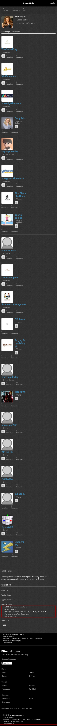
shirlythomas (8, 250)
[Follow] (3, 56)
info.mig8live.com (11, 103)
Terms (31, 672)
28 (4, 555)
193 (14, 555)
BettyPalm (20, 118)
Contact (4, 675)
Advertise (5, 698)
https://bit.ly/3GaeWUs (26, 23)
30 (19, 384)
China (18, 394)
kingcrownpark (9, 277)
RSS (31, 698)
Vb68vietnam (8, 76)
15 (4, 131)
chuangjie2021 (9, 425)
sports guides (18, 216)
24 (14, 357)
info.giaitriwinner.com (13, 178)
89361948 (20, 494)
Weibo (31, 685)
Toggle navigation (3, 3)
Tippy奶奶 (20, 391)
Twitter (4, 685)
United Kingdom (18, 221)
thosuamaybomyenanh (14, 304)
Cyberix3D (7, 527)
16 (19, 534)
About (3, 672)
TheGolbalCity (9, 49)
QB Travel (20, 319)
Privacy (32, 675)
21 (14, 507)
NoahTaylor (20, 16)
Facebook (5, 689)
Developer (5, 702)
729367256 (7, 479)
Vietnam (6, 52)
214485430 (7, 452)
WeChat (32, 689)
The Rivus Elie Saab (20, 194)
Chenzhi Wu (19, 543)
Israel (5, 530)
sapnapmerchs (9, 151)
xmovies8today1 (10, 377)
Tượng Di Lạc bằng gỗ (20, 343)
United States (22, 19)
